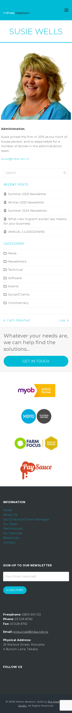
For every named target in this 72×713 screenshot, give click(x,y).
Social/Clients (18, 294)
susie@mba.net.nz (15, 159)
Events (13, 286)
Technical (15, 269)
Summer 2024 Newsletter (27, 210)
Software (15, 278)
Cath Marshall (17, 320)
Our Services (12, 533)
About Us (10, 514)
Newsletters (17, 261)
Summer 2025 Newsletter (27, 194)
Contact (9, 542)
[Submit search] (65, 173)
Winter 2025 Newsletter (26, 202)
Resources (11, 537)
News (12, 253)
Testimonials (13, 528)
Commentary (18, 303)
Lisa (62, 320)
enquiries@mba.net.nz (30, 631)
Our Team (10, 524)
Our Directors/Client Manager (26, 519)
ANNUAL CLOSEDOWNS (26, 231)
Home (7, 510)
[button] (66, 10)
